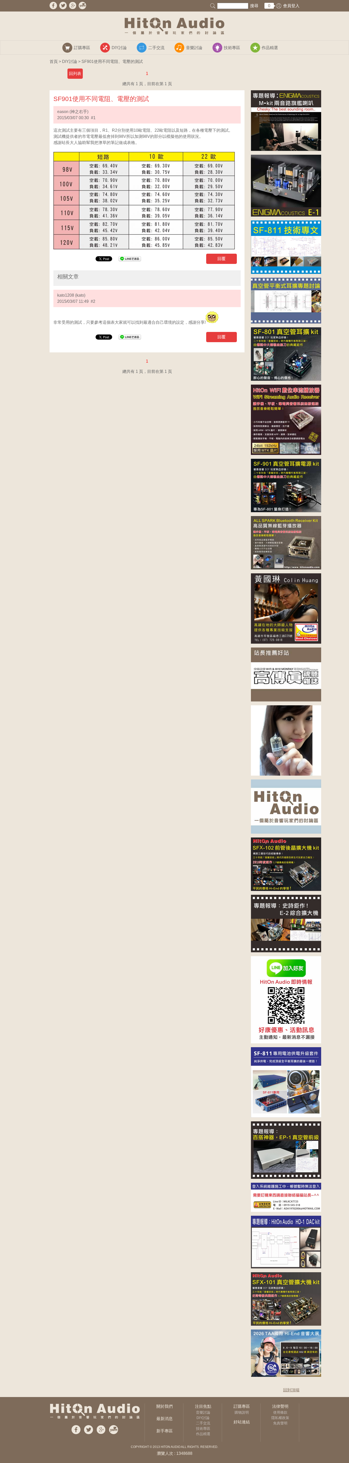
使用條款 (280, 1412)
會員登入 (291, 6)
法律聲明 (280, 1406)
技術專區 (203, 1428)
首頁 (54, 61)
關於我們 (164, 1406)
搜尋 (254, 6)
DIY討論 (69, 61)
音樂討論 (203, 1412)
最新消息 (164, 1418)
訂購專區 (242, 1406)
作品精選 (203, 1434)
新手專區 (164, 1431)
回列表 (75, 73)
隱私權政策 (280, 1418)
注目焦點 (203, 1406)
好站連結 (242, 1422)
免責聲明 (280, 1423)
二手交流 (203, 1423)
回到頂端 (291, 1390)
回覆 (221, 258)
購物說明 (242, 1412)
